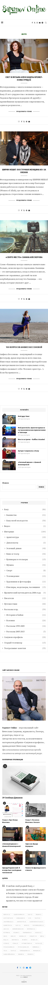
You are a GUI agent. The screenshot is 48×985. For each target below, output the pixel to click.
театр (13, 950)
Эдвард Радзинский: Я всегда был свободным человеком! (11, 870)
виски (26, 925)
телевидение (25, 950)
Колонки (26, 620)
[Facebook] (32, 22)
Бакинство (26, 515)
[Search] (46, 22)
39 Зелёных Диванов (12, 797)
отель (15, 943)
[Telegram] (42, 22)
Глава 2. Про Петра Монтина (10, 821)
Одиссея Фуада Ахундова (31, 845)
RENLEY (26, 977)
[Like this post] (19, 122)
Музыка (26, 565)
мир (42, 936)
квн (5, 936)
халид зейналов (9, 954)
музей (24, 940)
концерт (33, 936)
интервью (31, 929)
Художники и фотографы (26, 581)
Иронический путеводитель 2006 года (25, 592)
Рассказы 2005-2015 (26, 631)
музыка (34, 940)
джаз (6, 929)
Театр (37, 918)
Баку (25, 509)
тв (5, 950)
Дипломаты (26, 542)
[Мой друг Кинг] (9, 419)
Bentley (6, 914)
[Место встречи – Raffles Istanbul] (9, 442)
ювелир (21, 954)
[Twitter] (34, 22)
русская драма (23, 947)
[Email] (40, 22)
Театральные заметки (25, 648)
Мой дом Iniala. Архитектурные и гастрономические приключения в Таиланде (32, 430)
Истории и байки (26, 615)
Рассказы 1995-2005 (26, 626)
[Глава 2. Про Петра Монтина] (12, 810)
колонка (22, 936)
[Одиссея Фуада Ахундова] (35, 834)
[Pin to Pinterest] (26, 122)
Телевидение (26, 576)
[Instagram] (37, 22)
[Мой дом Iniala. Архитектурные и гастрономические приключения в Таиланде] (9, 431)
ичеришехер (27, 932)
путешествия (27, 943)
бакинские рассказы (36, 921)
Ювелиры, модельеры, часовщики (26, 587)
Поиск (5, 483)
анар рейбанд (8, 921)
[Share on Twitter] (24, 122)
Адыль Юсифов (19, 914)
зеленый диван (18, 929)
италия (16, 932)
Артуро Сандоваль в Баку (28, 451)
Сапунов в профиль (25, 637)
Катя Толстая (8, 918)
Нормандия (20, 918)
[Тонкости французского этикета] (35, 858)
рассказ (38, 943)
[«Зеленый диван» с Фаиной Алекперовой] (9, 465)
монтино (15, 940)
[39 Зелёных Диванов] (24, 780)
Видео (25, 526)
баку (18, 925)
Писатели (25, 598)
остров (6, 943)
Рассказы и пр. (25, 609)
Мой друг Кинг (24, 416)
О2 (29, 918)
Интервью (25, 531)
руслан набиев (9, 947)
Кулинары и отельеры (26, 559)
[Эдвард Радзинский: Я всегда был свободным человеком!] (12, 858)
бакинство (7, 925)
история (6, 932)
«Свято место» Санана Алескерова (24, 257)
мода (5, 940)
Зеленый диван (26, 548)
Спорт (26, 570)
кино (13, 936)
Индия (38, 914)
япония (30, 954)
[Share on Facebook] (21, 122)
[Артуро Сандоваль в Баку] (9, 454)
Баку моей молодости (26, 520)
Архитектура (26, 537)
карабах (38, 932)
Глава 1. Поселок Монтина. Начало (32, 821)
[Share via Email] (29, 122)
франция (37, 950)
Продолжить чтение (24, 111)
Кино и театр (26, 554)
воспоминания (38, 925)
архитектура (21, 921)
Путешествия (25, 604)
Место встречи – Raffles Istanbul (31, 439)
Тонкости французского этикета (35, 869)
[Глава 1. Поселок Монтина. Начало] (35, 810)
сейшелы (35, 947)
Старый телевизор (25, 643)
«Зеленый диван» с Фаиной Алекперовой (29, 463)
